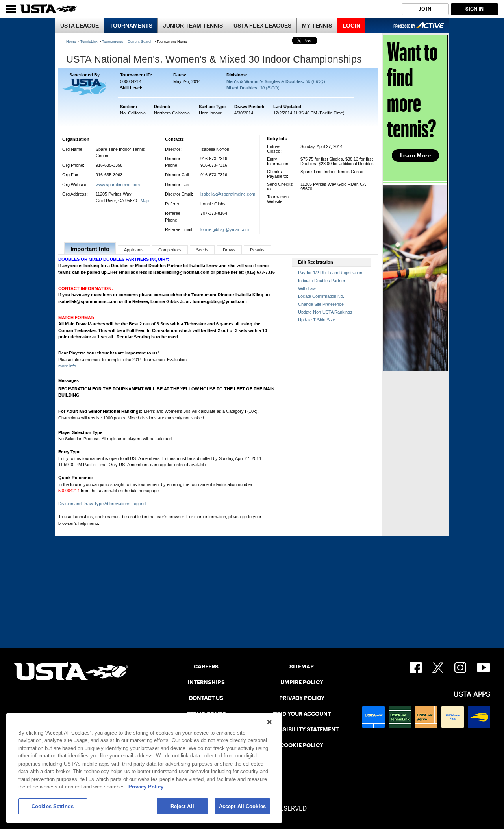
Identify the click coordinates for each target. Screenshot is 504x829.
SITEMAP (301, 666)
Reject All (182, 806)
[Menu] (11, 9)
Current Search (140, 42)
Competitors (170, 249)
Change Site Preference (321, 304)
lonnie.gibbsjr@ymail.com (224, 229)
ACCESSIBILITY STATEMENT (302, 729)
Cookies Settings (53, 806)
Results (257, 249)
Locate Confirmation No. (321, 296)
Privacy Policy (145, 787)
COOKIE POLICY (301, 745)
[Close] (269, 722)
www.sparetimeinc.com (118, 184)
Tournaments (112, 42)
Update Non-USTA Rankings (325, 312)
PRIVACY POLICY (301, 698)
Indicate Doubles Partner (321, 280)
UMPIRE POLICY (301, 682)
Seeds (202, 249)
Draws (229, 249)
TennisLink (89, 42)
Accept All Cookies (242, 806)
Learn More (415, 155)
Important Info (89, 249)
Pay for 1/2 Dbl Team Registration (330, 272)
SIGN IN (474, 9)
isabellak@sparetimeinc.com (227, 194)
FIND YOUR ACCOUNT (302, 714)
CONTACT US (206, 698)
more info (67, 366)
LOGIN (351, 25)
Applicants (134, 249)
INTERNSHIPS (206, 682)
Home (71, 42)
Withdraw (307, 288)
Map (145, 200)
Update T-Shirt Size (316, 320)
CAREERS (206, 666)
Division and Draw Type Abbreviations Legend (102, 503)
